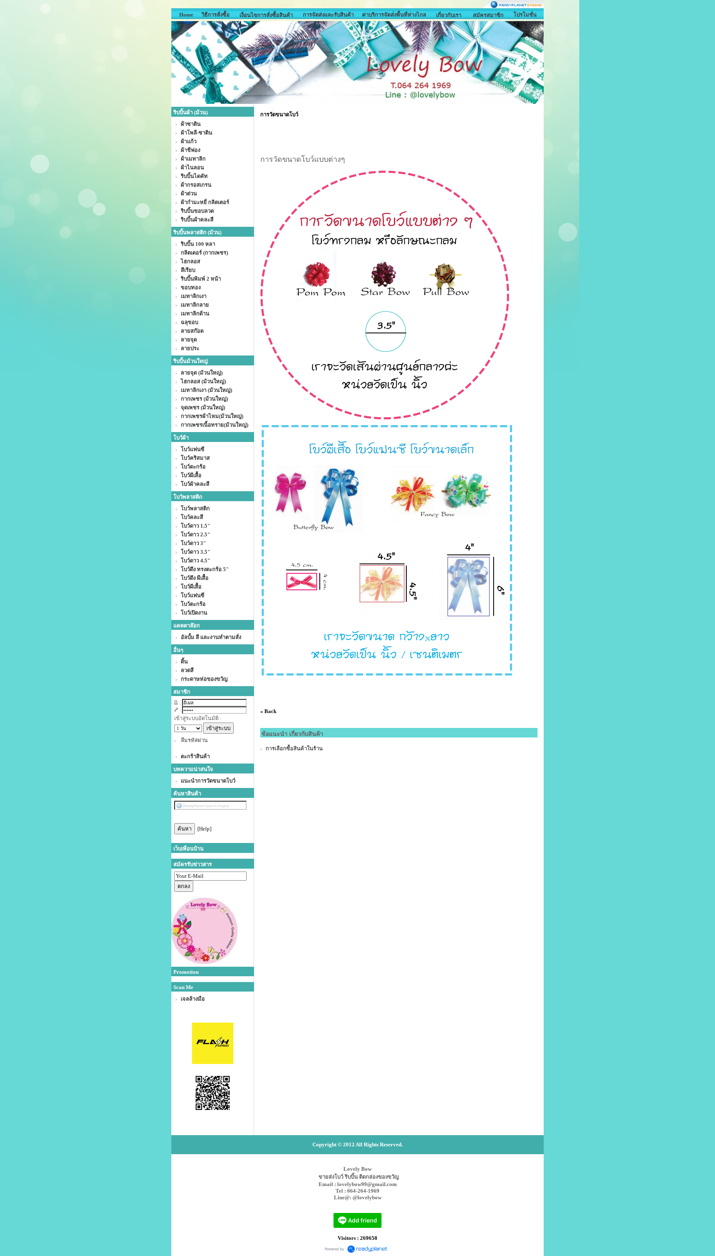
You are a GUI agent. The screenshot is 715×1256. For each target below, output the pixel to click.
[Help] (204, 829)
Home (186, 15)
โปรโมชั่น (525, 15)
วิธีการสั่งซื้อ (216, 15)
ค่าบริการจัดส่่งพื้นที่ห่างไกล (394, 15)
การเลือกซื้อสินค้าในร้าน (294, 748)
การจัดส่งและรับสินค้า (328, 15)
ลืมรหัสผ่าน (194, 740)
